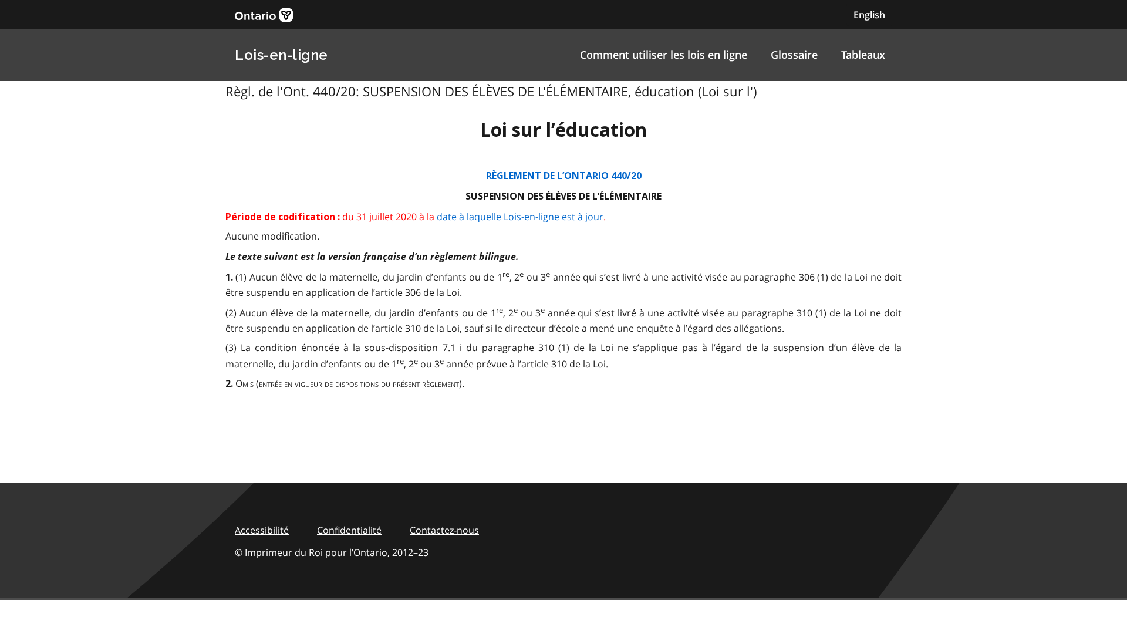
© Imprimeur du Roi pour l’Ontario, (331, 552)
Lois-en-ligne (281, 54)
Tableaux (863, 55)
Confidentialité (349, 530)
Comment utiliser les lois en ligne (663, 55)
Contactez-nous (444, 530)
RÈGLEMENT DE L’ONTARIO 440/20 (564, 175)
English (869, 14)
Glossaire (794, 55)
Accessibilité (262, 530)
